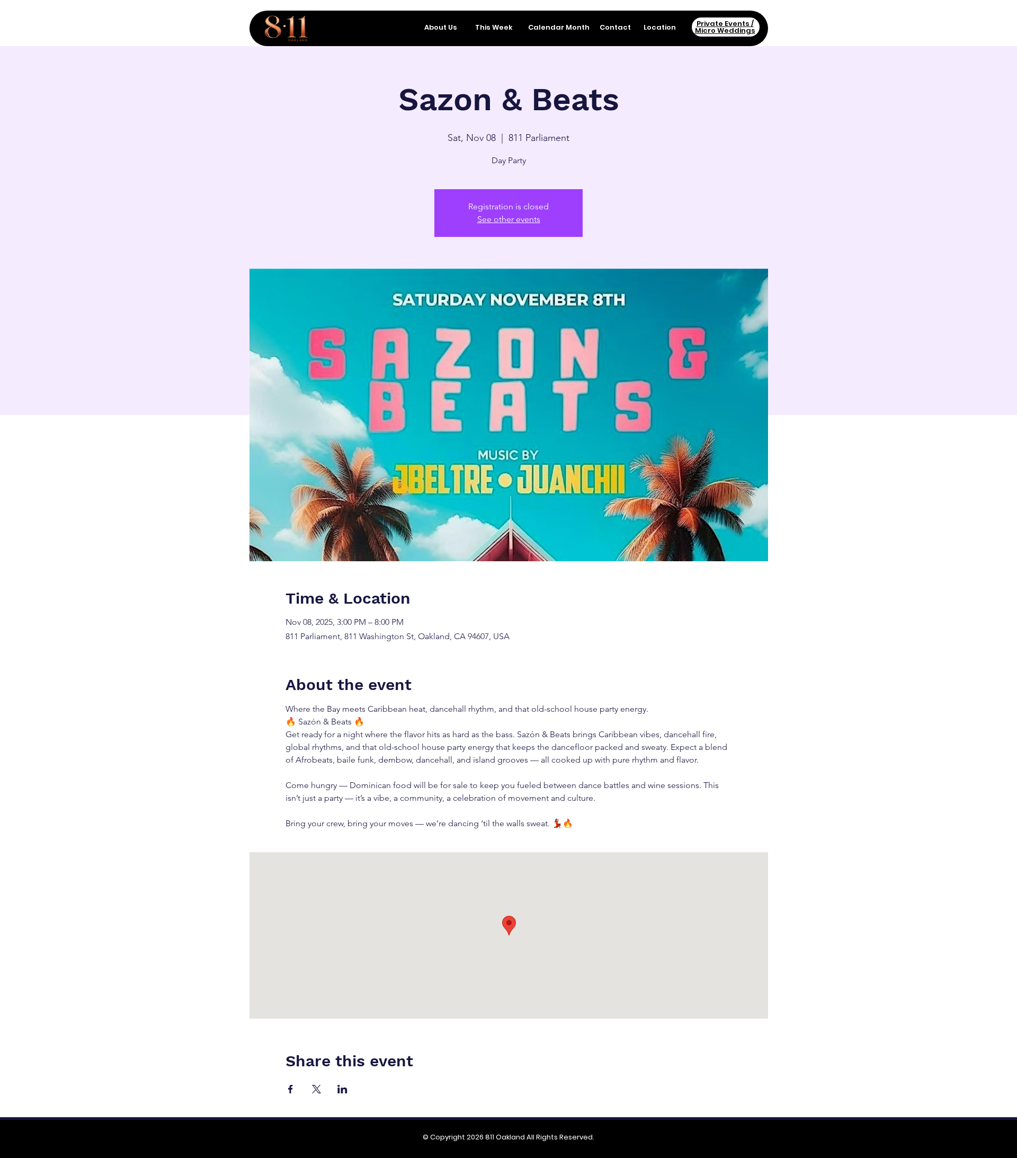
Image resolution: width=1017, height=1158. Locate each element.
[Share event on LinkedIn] (342, 1089)
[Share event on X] (316, 1089)
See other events (508, 219)
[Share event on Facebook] (291, 1089)
